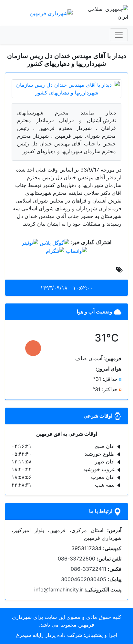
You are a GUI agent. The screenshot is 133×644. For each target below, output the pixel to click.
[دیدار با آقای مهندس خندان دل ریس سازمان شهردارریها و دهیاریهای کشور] (66, 88)
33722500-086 (76, 558)
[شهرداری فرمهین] (51, 12)
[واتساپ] (76, 250)
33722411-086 (88, 569)
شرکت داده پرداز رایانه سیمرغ (49, 635)
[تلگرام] (55, 250)
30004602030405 (83, 579)
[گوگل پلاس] (54, 242)
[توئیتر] (30, 242)
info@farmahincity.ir (58, 589)
